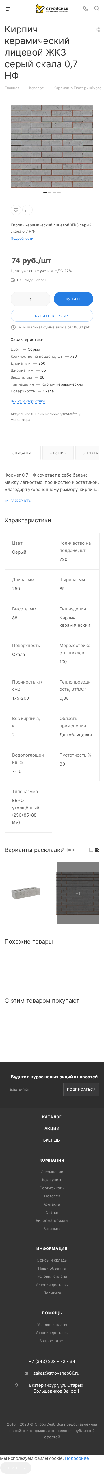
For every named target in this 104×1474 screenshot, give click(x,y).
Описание (23, 453)
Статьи (52, 1212)
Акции (52, 1128)
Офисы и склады (52, 1260)
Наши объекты (52, 1268)
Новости (52, 1196)
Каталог (52, 1117)
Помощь (52, 1313)
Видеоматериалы (52, 1220)
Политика (52, 1293)
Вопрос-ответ (52, 1340)
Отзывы (58, 453)
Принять (15, 1468)
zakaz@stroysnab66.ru (56, 1373)
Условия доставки (52, 1284)
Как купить (52, 1179)
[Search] (96, 9)
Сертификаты (52, 1188)
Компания (52, 1160)
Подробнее (77, 1458)
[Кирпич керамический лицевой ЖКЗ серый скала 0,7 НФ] (25, 893)
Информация (52, 1248)
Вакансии (52, 1228)
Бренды (52, 1140)
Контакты (52, 1204)
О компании (52, 1171)
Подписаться (81, 1089)
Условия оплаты (52, 1276)
